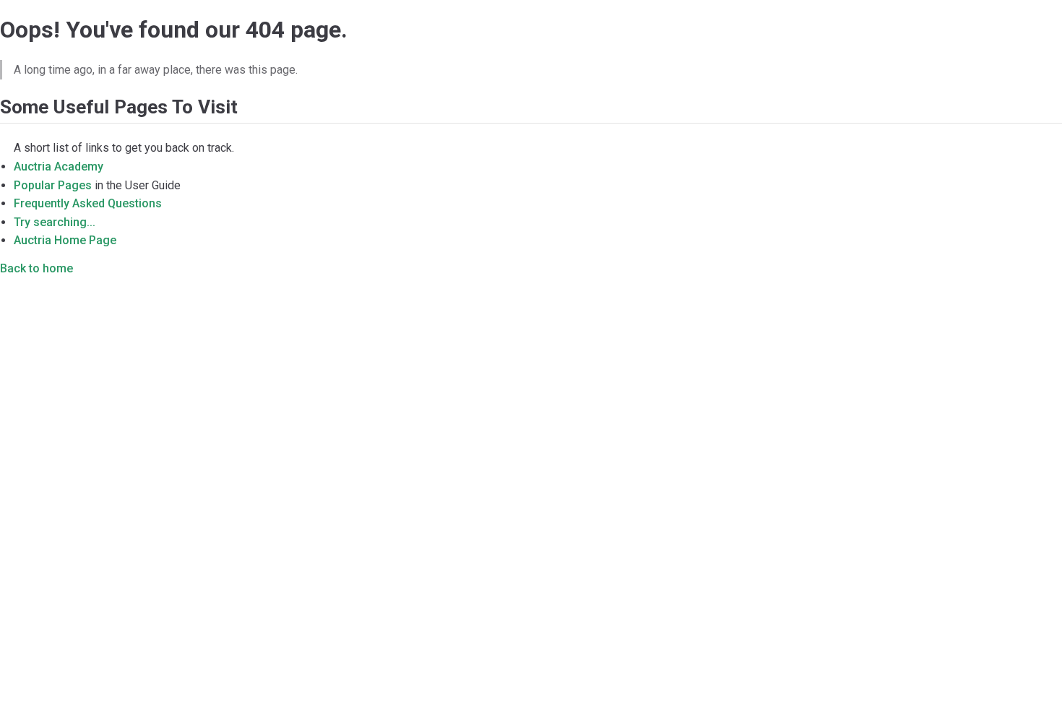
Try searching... (54, 222)
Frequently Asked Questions (88, 203)
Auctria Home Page (65, 240)
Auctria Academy (58, 166)
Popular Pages (53, 185)
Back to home (36, 268)
